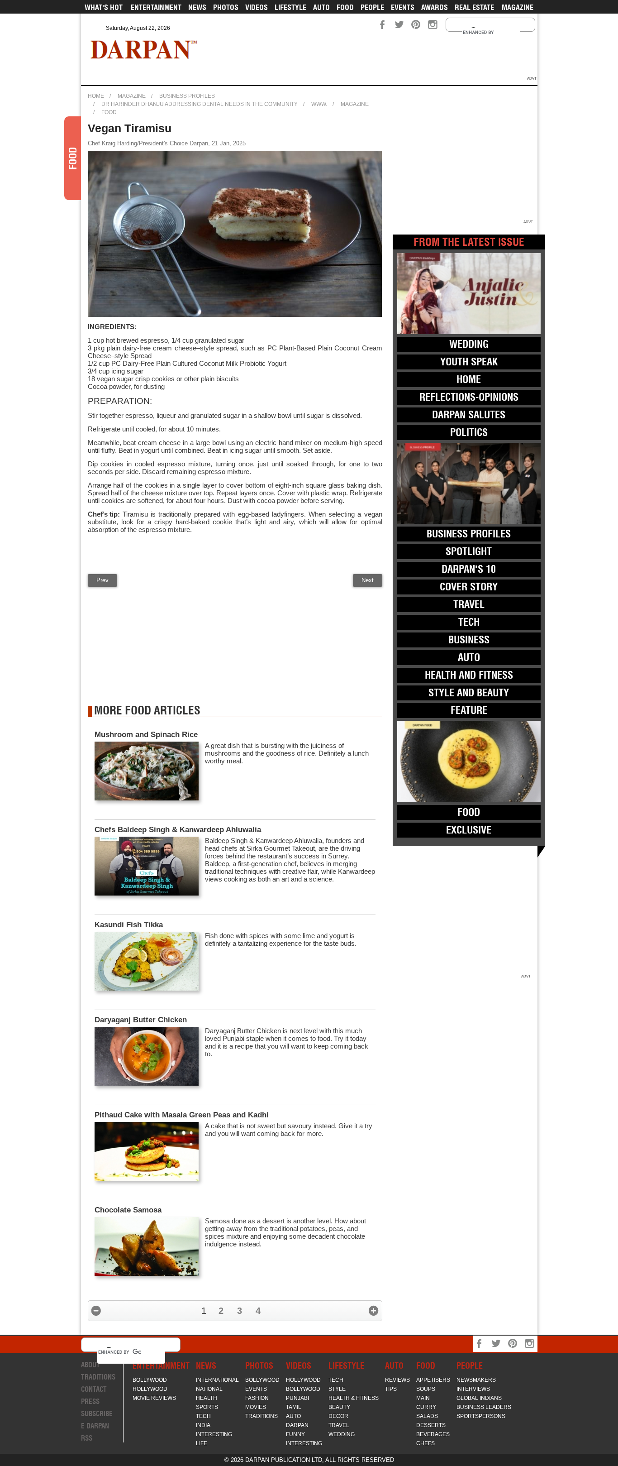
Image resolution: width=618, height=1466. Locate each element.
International (217, 1380)
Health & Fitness (353, 1398)
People (372, 7)
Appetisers (433, 1380)
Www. (319, 104)
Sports (207, 1407)
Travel (469, 604)
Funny (295, 1434)
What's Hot (104, 7)
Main (423, 1398)
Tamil (293, 1407)
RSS (86, 1438)
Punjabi (297, 1398)
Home (96, 96)
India (203, 1425)
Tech (469, 622)
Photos (225, 7)
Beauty (339, 1407)
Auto (321, 7)
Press (90, 1401)
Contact (94, 1389)
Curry (426, 1407)
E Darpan (95, 1426)
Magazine (517, 7)
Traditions (98, 1377)
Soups (425, 1389)
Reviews (397, 1380)
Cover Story (469, 586)
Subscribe (97, 1413)
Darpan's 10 (469, 569)
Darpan (297, 1425)
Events (402, 7)
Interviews (473, 1389)
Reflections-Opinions (468, 397)
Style (337, 1389)
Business (469, 639)
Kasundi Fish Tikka (129, 924)
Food (345, 7)
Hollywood (150, 1389)
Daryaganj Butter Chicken (141, 1020)
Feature (469, 710)
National (209, 1389)
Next (367, 580)
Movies (255, 1407)
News (197, 7)
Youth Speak (469, 361)
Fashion (257, 1398)
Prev (102, 580)
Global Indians (479, 1398)
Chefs (425, 1443)
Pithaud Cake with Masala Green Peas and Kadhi (182, 1115)
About (90, 1365)
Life (201, 1443)
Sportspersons (480, 1416)
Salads (427, 1416)
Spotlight (469, 551)
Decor (338, 1416)
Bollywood (150, 1380)
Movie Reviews (154, 1398)
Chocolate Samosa (128, 1210)
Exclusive (468, 830)
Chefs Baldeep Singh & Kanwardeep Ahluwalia (178, 829)
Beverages (433, 1434)
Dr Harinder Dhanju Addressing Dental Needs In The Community (199, 104)
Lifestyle (290, 7)
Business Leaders (483, 1407)
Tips (391, 1389)
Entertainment (156, 7)
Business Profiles (187, 96)
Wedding (469, 344)
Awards (434, 7)
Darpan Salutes (468, 414)
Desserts (431, 1425)
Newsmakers (476, 1380)
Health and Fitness (469, 675)
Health (206, 1398)
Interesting (214, 1434)
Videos (256, 7)
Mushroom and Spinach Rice (146, 734)
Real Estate (474, 7)
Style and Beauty (468, 692)
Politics (469, 432)
